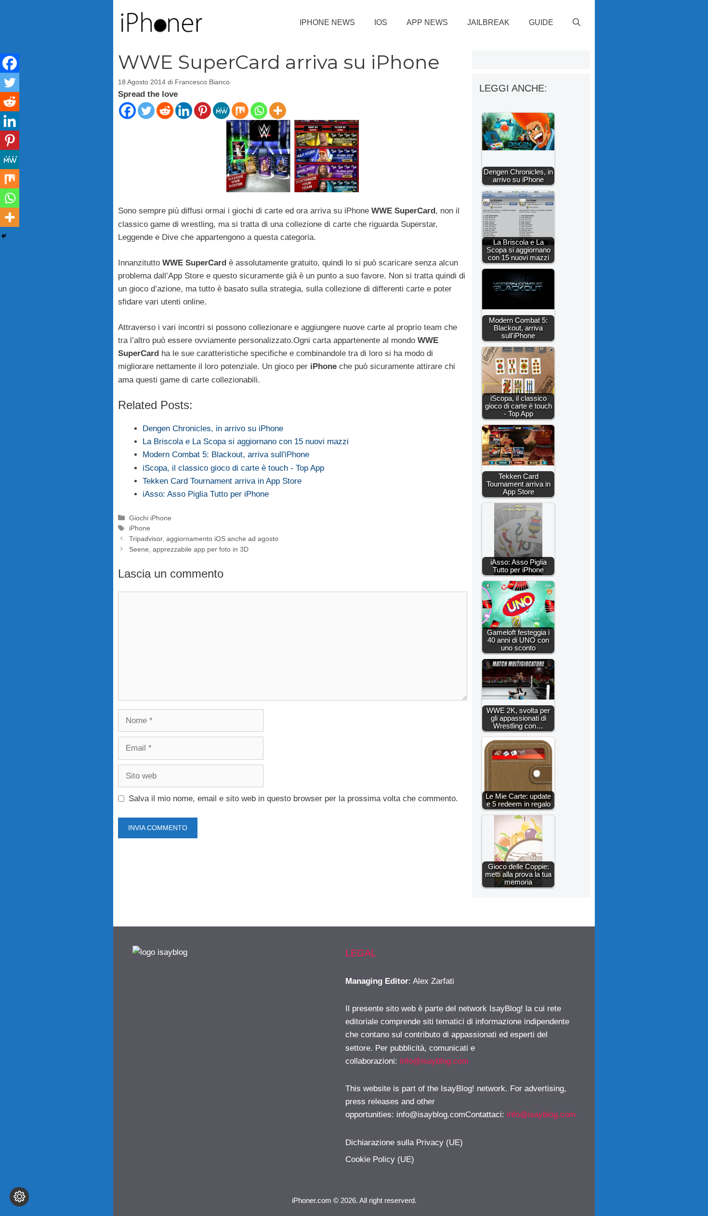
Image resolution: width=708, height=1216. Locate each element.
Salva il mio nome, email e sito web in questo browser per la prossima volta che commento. (293, 798)
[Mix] (240, 110)
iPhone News (327, 22)
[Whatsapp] (258, 110)
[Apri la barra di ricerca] (576, 23)
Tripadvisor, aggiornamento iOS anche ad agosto (203, 538)
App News (427, 22)
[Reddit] (165, 110)
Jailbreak (488, 22)
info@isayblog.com (434, 1061)
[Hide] (4, 236)
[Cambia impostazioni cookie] (19, 1196)
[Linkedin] (183, 110)
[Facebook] (127, 110)
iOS (380, 22)
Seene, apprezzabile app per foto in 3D (189, 549)
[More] (277, 110)
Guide (541, 22)
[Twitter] (146, 110)
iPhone (139, 528)
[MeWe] (221, 110)
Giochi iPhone (150, 518)
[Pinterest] (202, 110)
